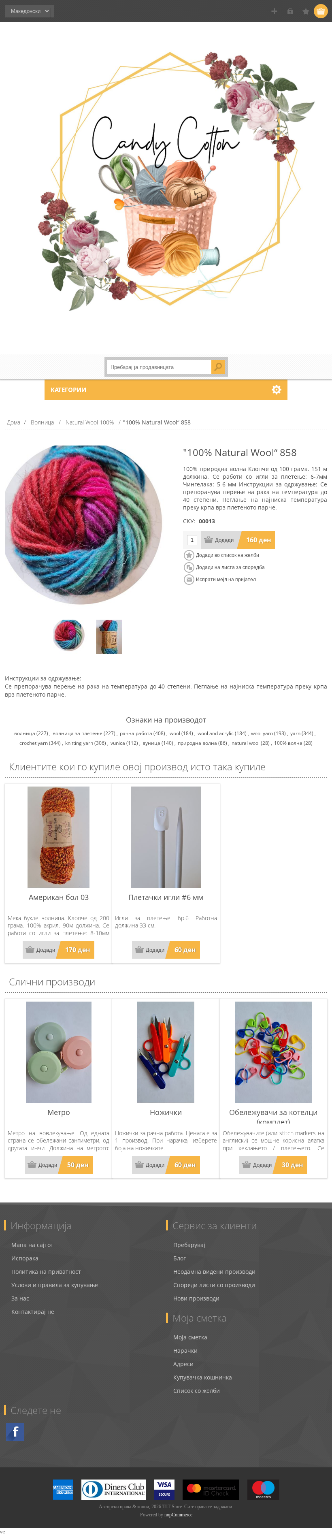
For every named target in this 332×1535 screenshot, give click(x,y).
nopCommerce (178, 1515)
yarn (295, 733)
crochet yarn (33, 743)
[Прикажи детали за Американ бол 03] (58, 837)
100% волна (288, 743)
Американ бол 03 (59, 897)
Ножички (166, 1112)
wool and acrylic (216, 733)
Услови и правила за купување (54, 1285)
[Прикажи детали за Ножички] (166, 1052)
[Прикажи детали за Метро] (58, 1052)
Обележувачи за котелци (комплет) (273, 1117)
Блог (179, 1258)
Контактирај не (32, 1311)
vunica (118, 743)
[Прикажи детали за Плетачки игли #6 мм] (166, 837)
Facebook (15, 1432)
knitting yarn (79, 743)
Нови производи (196, 1298)
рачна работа (136, 733)
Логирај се (290, 11)
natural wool (246, 743)
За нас (20, 1298)
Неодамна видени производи (214, 1271)
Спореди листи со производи (214, 1285)
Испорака (24, 1258)
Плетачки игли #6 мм (165, 897)
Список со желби (196, 1390)
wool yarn (262, 733)
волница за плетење (77, 733)
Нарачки (185, 1350)
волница (24, 733)
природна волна (197, 743)
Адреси (183, 1364)
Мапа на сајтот (32, 1245)
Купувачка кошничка (202, 1377)
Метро (58, 1112)
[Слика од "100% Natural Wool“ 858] (70, 637)
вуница (151, 743)
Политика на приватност (46, 1271)
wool (175, 733)
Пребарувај (189, 1245)
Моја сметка (190, 1337)
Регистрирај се (274, 11)
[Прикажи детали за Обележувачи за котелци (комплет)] (273, 1052)
